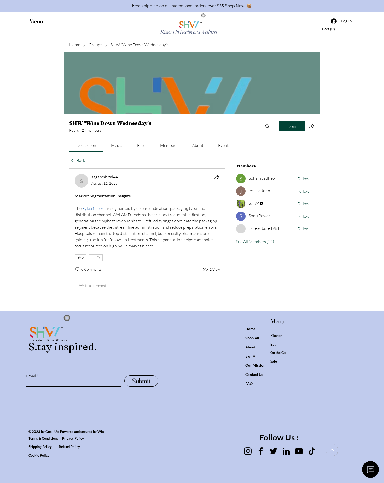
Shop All (252, 338)
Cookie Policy (38, 455)
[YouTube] (299, 451)
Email (31, 376)
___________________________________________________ (182, 359)
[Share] (217, 177)
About (250, 347)
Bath (273, 344)
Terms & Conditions (45, 438)
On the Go (278, 353)
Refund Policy (69, 447)
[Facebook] (260, 451)
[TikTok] (312, 451)
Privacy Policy (73, 438)
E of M (250, 356)
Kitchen (276, 336)
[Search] (267, 126)
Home (250, 329)
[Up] (332, 450)
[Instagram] (248, 451)
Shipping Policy (43, 447)
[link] (86, 145)
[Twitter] (273, 451)
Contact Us (254, 374)
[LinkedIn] (286, 451)
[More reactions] (96, 257)
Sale (273, 361)
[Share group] (312, 126)
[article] (147, 234)
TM (200, 22)
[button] (41, 21)
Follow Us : (279, 437)
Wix (100, 432)
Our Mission (255, 365)
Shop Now (235, 5)
